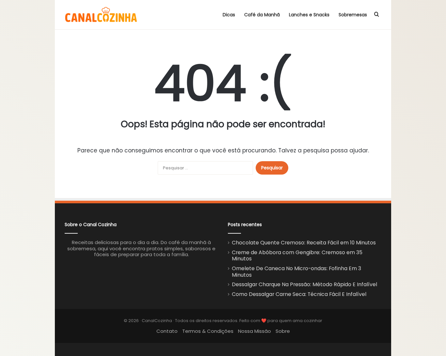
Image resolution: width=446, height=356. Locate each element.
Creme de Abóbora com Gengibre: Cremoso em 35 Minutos (297, 256)
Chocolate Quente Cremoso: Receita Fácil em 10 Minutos (304, 242)
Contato (167, 331)
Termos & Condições (207, 331)
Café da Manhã (262, 14)
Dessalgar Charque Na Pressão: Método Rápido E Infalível (304, 284)
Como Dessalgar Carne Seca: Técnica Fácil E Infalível (299, 294)
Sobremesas (353, 14)
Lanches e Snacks (309, 14)
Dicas (229, 14)
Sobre (283, 331)
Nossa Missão (254, 331)
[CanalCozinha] (101, 15)
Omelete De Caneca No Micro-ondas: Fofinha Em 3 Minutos (296, 272)
